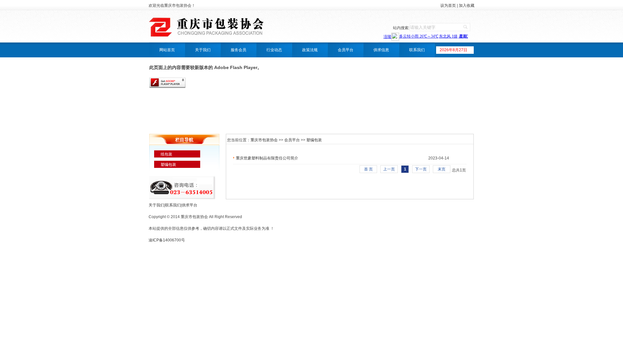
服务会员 (238, 50)
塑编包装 (168, 164)
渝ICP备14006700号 (167, 240)
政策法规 (310, 50)
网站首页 (167, 50)
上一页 (389, 169)
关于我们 (203, 50)
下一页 (421, 169)
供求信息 (381, 50)
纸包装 (166, 154)
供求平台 (189, 205)
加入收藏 (466, 5)
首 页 (368, 169)
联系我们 (417, 50)
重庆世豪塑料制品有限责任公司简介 (267, 158)
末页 (442, 169)
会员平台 (345, 50)
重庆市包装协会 (264, 140)
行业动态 (274, 50)
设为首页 (448, 5)
